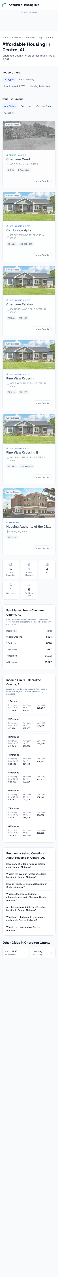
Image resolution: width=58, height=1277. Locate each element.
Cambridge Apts (18, 230)
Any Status (10, 106)
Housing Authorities (40, 86)
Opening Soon (43, 106)
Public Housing (26, 79)
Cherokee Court (18, 159)
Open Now (26, 106)
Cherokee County (33, 37)
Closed (9, 112)
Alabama (16, 37)
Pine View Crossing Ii (22, 452)
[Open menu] (53, 5)
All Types (9, 79)
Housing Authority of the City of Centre (28, 527)
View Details (42, 181)
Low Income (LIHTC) (14, 86)
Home (5, 37)
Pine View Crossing (20, 378)
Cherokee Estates (19, 304)
